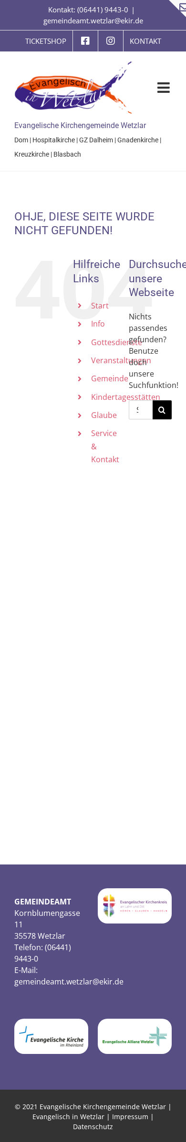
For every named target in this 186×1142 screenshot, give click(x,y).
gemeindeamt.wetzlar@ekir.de (93, 20)
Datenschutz (93, 1126)
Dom (21, 140)
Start (100, 305)
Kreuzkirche (31, 154)
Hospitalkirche (53, 140)
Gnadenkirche (137, 140)
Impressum (130, 1116)
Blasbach (67, 154)
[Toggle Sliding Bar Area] (177, 8)
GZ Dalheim (96, 140)
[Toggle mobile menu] (164, 87)
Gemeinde (109, 378)
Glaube (104, 415)
